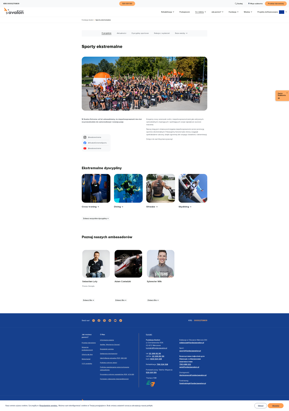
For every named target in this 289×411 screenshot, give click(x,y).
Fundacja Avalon (88, 20)
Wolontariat (86, 359)
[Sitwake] (160, 188)
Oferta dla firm (87, 354)
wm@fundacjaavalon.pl (189, 367)
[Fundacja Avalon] (13, 11)
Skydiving (184, 206)
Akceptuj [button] (275, 406)
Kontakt (149, 334)
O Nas (102, 334)
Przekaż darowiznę (89, 343)
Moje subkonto (256, 3)
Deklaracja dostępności (108, 354)
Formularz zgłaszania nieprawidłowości (114, 379)
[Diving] (128, 188)
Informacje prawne (107, 340)
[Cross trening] (96, 188)
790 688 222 (185, 364)
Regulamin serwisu (107, 349)
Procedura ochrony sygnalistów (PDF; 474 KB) (117, 374)
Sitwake (151, 206)
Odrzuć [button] (260, 406)
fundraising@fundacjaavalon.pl (192, 383)
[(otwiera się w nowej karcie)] (96, 264)
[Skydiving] (193, 188)
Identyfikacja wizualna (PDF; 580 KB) (113, 358)
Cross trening (89, 206)
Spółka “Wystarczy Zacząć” (110, 345)
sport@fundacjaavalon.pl (190, 351)
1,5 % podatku (87, 364)
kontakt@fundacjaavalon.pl (156, 348)
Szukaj (240, 3)
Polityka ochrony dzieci (108, 363)
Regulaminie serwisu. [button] (48, 406)
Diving (117, 206)
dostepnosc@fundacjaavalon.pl (192, 375)
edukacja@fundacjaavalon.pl (191, 343)
